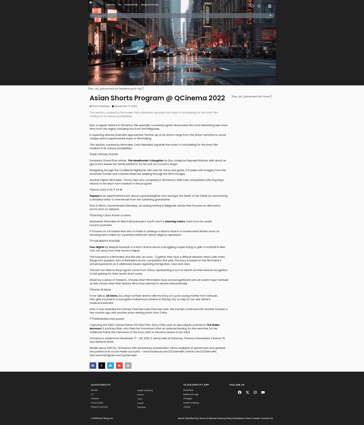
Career (256, 418)
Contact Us (267, 418)
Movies (111, 4)
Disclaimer (238, 418)
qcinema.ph (201, 348)
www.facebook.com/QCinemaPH (163, 351)
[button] (93, 365)
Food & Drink (131, 4)
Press (248, 418)
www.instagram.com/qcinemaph (116, 355)
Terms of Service (207, 418)
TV (119, 4)
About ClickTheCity (188, 418)
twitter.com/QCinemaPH (201, 351)
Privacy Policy (225, 418)
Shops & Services (150, 4)
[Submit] (270, 15)
